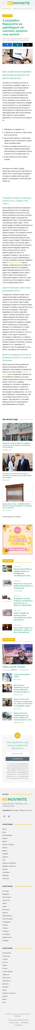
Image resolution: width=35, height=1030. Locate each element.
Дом (3, 860)
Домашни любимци (9, 863)
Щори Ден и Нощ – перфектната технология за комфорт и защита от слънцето (17, 506)
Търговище (6, 981)
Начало (15, 8)
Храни (4, 990)
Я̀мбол (4, 999)
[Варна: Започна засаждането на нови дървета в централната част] (7, 716)
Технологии (7, 15)
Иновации (6, 872)
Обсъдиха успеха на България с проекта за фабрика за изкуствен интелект (17, 475)
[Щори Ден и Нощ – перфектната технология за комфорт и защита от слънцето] (17, 492)
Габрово (5, 854)
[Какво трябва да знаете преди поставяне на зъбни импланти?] (7, 612)
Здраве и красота (9, 866)
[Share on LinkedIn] (17, 45)
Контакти (18, 1025)
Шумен (5, 996)
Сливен (5, 959)
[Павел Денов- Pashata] (17, 654)
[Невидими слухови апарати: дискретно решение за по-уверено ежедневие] (7, 598)
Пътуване (6, 934)
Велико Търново (8, 844)
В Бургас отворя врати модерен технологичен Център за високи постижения (16, 445)
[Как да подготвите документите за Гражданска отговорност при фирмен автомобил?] (7, 568)
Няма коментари (13, 40)
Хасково (5, 987)
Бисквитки (24, 1022)
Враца (4, 851)
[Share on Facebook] (7, 45)
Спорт (4, 968)
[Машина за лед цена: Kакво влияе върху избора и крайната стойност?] (7, 583)
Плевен (5, 928)
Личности (6, 900)
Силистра (6, 956)
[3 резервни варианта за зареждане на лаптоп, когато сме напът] (17, 56)
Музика (5, 913)
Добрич (5, 857)
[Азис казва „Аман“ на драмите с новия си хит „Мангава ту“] (7, 627)
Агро (4, 832)
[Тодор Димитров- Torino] (7, 677)
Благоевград (7, 835)
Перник (5, 925)
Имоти (5, 869)
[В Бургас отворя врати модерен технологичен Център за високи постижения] (17, 432)
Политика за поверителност (18, 1020)
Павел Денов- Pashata (13, 667)
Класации (5, 878)
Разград (5, 940)
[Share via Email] (28, 45)
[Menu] (3, 3)
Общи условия (14, 1022)
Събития (5, 974)
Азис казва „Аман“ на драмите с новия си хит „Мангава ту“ (23, 630)
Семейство (6, 953)
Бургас (4, 838)
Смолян (5, 962)
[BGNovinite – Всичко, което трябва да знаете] (18, 3)
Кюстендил (6, 897)
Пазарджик (6, 922)
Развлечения (7, 937)
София (4, 965)
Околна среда (7, 919)
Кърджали (5, 894)
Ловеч (4, 903)
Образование (7, 916)
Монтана (5, 909)
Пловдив (5, 931)
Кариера (5, 875)
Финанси (5, 984)
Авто (4, 829)
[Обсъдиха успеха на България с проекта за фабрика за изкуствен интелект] (17, 462)
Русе (4, 1002)
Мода (4, 906)
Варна (4, 841)
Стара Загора (7, 971)
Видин (4, 847)
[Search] (32, 3)
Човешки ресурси (9, 993)
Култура (5, 891)
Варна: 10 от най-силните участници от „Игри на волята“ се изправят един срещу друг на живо (23, 703)
